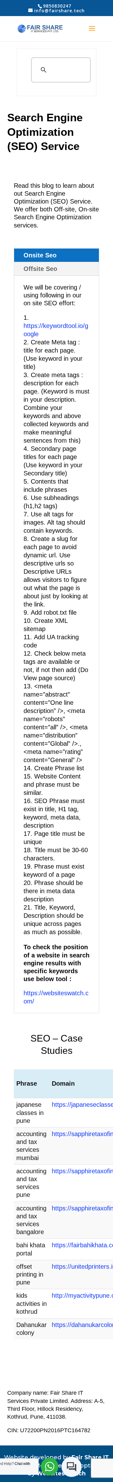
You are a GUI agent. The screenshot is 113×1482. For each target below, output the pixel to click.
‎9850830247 (57, 6)
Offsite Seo (40, 268)
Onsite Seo (40, 255)
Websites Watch (61, 1473)
